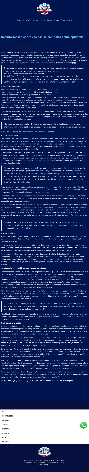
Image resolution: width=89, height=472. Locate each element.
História (49, 20)
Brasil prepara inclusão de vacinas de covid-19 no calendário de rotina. (29, 92)
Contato (69, 20)
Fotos (63, 20)
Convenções (27, 20)
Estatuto (56, 20)
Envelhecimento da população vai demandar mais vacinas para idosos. (29, 90)
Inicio (19, 20)
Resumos (36, 20)
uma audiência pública (45, 105)
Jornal (43, 20)
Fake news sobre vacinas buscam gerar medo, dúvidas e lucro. (26, 95)
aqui (9, 268)
